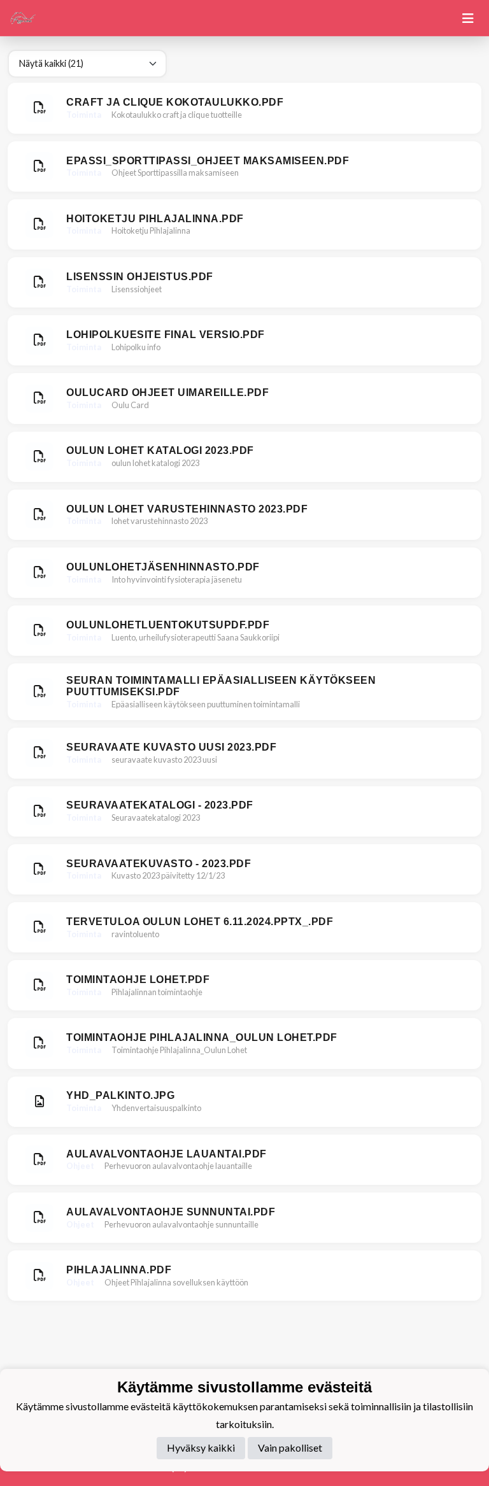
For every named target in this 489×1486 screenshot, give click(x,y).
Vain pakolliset (290, 1447)
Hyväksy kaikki (201, 1447)
